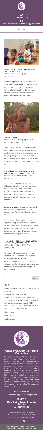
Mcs (12, 76)
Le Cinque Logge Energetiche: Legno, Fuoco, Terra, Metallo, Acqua (20, 242)
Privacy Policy (30, 426)
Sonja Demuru (9, 319)
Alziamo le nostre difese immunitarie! (20, 207)
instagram (27, 212)
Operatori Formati (17, 142)
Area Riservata (31, 428)
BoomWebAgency (17, 426)
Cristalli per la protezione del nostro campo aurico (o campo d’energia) (19, 172)
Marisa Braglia (10, 137)
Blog (12, 178)
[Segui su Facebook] (19, 421)
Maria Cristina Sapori (14, 74)
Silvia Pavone (9, 312)
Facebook (18, 212)
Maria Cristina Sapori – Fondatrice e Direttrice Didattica (19, 70)
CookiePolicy (11, 428)
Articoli (7, 76)
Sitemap (21, 428)
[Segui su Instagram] (24, 421)
